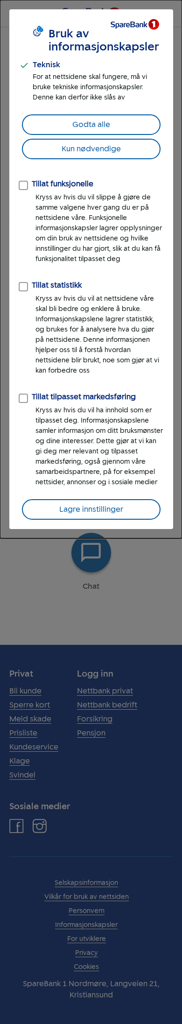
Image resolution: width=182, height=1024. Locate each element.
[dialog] (91, 269)
